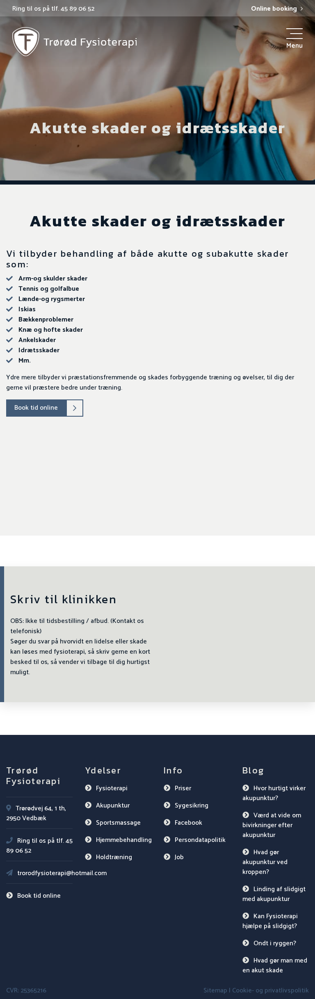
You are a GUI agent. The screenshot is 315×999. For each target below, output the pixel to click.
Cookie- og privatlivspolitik (270, 990)
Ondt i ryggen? (274, 943)
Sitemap (215, 990)
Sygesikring (191, 805)
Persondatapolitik (200, 840)
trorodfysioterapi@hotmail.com (62, 873)
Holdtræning (114, 857)
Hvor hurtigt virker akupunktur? (274, 793)
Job (179, 857)
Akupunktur (113, 805)
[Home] (74, 41)
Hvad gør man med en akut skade (274, 965)
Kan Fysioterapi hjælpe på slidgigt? (270, 921)
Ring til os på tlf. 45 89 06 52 (53, 9)
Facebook (188, 822)
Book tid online (36, 407)
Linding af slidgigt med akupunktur (274, 894)
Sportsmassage (118, 822)
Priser (183, 788)
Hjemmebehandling (124, 840)
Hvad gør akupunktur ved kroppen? (265, 862)
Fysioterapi (112, 788)
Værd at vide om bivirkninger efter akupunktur (271, 825)
